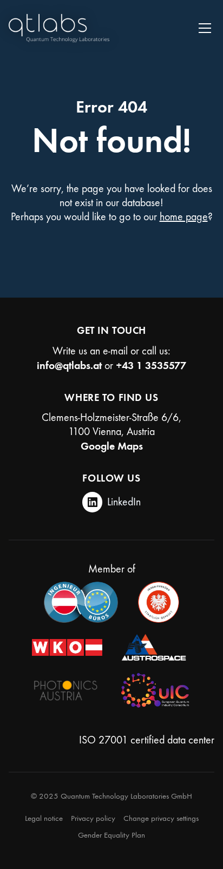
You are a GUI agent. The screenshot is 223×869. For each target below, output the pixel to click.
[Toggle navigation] (204, 28)
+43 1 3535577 (151, 365)
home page (184, 216)
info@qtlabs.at (69, 365)
